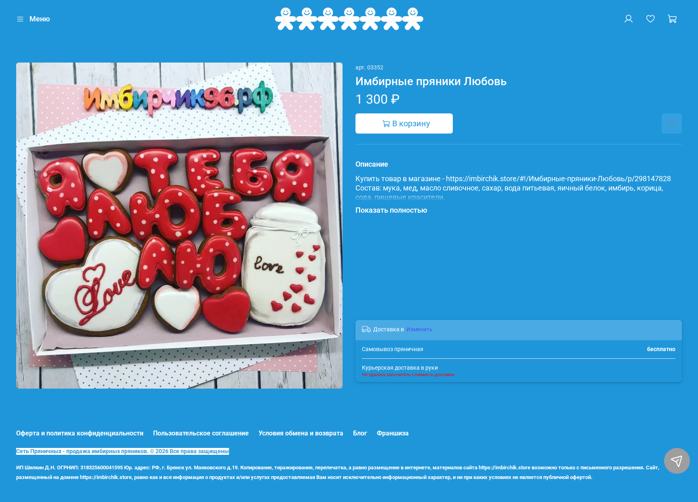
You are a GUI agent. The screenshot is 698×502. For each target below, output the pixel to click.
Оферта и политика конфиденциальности (79, 433)
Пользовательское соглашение (201, 433)
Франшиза (393, 433)
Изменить (419, 329)
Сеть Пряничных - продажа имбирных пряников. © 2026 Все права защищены (122, 451)
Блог (360, 433)
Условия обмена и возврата (301, 433)
